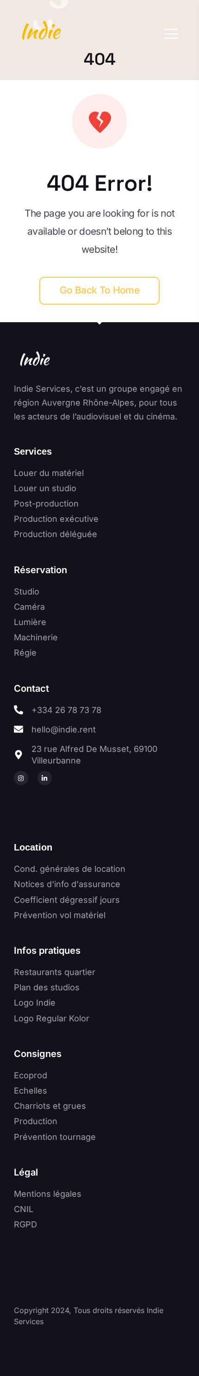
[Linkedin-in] (44, 778)
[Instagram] (21, 778)
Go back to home (99, 290)
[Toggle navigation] (169, 34)
